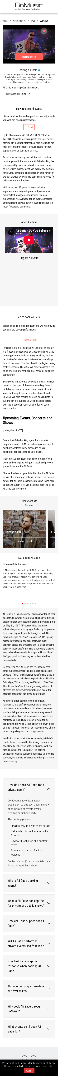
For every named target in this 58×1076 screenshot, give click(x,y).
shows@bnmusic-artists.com (18, 94)
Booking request (24, 541)
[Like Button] (44, 31)
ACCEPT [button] (29, 1071)
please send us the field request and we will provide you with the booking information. (29, 122)
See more (29, 505)
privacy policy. (47, 1066)
